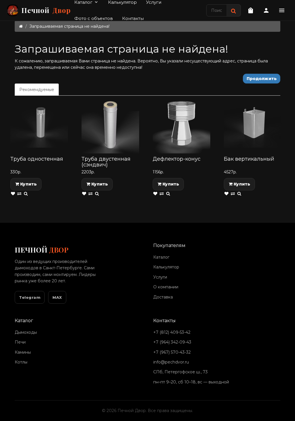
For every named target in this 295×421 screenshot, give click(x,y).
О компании (165, 287)
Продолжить (262, 78)
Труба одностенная (36, 159)
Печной (46, 10)
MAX (57, 297)
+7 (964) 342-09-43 (172, 342)
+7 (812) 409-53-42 (171, 332)
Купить (28, 184)
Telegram (29, 297)
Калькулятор (166, 267)
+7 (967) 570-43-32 (172, 352)
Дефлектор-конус (177, 159)
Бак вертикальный (249, 159)
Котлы (21, 362)
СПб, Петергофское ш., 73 (180, 371)
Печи (20, 342)
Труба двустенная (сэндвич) (106, 162)
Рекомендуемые (36, 89)
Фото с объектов (93, 18)
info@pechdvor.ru (171, 362)
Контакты (133, 18)
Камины (23, 352)
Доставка (163, 297)
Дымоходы (26, 332)
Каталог (161, 257)
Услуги (160, 277)
